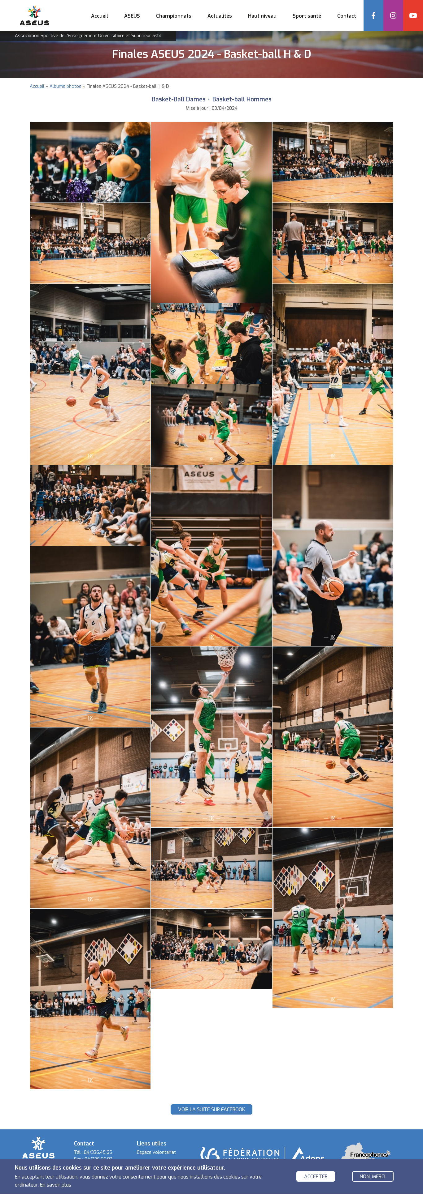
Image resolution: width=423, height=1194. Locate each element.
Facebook (373, 15)
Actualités (219, 16)
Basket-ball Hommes (242, 99)
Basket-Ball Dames (179, 99)
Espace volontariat (156, 1152)
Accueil (99, 16)
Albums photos (65, 86)
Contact (346, 16)
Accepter (316, 1177)
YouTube (413, 15)
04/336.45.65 (98, 1152)
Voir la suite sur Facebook (211, 1109)
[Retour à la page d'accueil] (38, 1147)
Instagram (393, 15)
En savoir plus (55, 1185)
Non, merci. (373, 1177)
